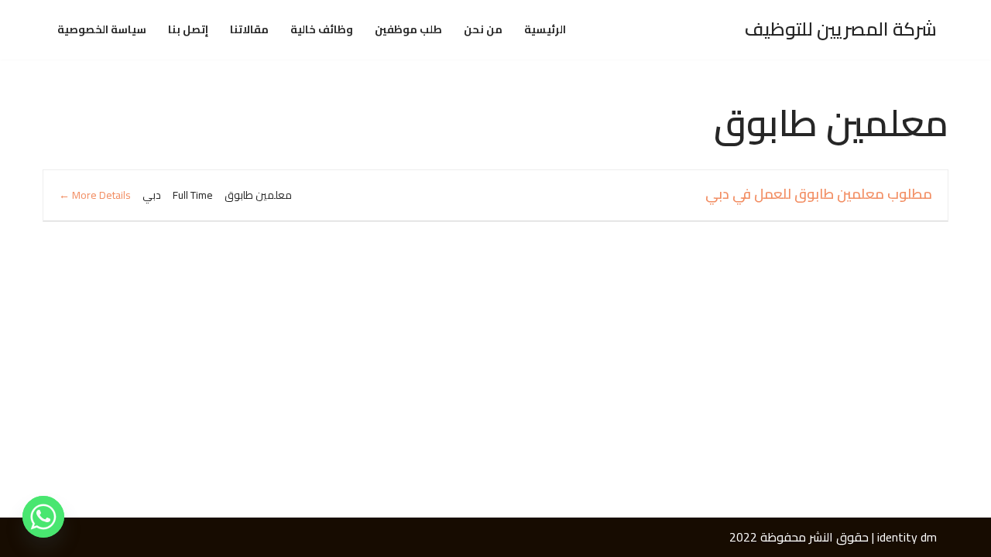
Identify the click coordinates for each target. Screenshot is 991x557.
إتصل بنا (188, 29)
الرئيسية (545, 29)
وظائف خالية (321, 29)
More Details (100, 195)
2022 (743, 536)
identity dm (907, 536)
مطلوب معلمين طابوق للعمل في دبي (818, 194)
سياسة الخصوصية (101, 29)
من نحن (483, 29)
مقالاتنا (249, 29)
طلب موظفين (408, 29)
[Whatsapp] (43, 517)
